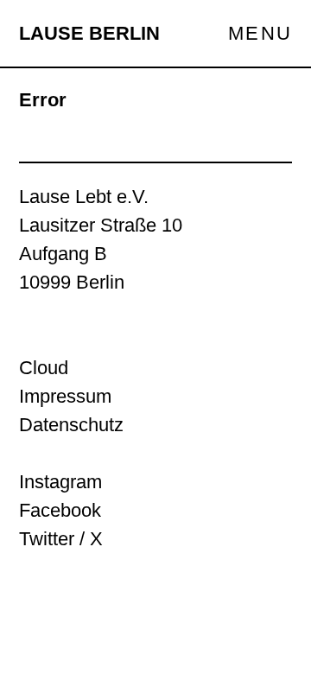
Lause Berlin (89, 33)
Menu (260, 33)
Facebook (60, 510)
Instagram (60, 482)
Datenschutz (71, 425)
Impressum (65, 396)
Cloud (43, 367)
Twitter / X (61, 539)
